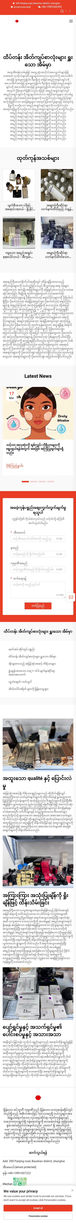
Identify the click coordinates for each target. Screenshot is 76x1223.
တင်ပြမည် (38, 605)
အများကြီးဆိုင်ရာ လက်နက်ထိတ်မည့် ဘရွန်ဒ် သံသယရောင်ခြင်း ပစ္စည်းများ (57, 207)
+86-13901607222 (19, 1173)
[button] (25, 481)
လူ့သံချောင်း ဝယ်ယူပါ (20, 681)
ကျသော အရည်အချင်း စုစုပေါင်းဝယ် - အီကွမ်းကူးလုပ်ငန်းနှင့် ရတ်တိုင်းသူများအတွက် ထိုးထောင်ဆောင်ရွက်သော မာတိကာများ (19, 255)
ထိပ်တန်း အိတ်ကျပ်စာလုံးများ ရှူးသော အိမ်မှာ (32, 656)
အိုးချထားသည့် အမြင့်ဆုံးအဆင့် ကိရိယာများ (32, 663)
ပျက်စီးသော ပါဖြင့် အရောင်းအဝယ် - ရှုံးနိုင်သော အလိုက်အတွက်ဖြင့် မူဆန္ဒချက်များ (19, 207)
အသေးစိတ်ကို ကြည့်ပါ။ (19, 185)
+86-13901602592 (51, 6)
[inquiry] (71, 597)
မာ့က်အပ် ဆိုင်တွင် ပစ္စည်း (21, 649)
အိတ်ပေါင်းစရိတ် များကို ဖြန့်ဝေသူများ (28, 689)
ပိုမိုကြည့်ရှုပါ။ (14, 465)
